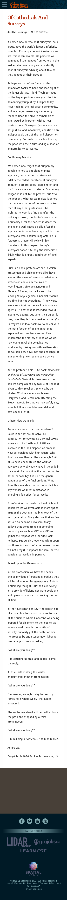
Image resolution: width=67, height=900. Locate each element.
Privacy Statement (33, 888)
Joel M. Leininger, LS (20, 32)
